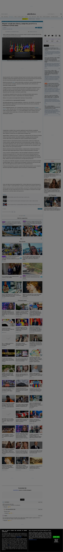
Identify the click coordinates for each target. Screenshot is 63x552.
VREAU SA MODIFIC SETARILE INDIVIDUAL (56, 540)
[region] (31, 540)
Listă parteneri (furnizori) (33, 539)
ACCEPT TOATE (56, 536)
